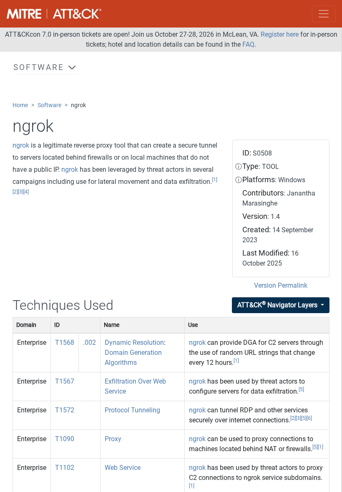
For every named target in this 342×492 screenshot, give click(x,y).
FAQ (248, 44)
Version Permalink (280, 285)
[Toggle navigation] (323, 13)
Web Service (123, 468)
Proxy (113, 439)
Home (20, 105)
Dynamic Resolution (134, 342)
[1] (214, 180)
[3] (20, 192)
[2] (15, 192)
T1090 (64, 439)
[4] (26, 192)
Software (49, 105)
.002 (89, 342)
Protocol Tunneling (132, 410)
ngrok (21, 145)
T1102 (64, 468)
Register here (280, 34)
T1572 (64, 410)
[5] (301, 389)
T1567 (64, 381)
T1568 (64, 342)
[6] (309, 418)
